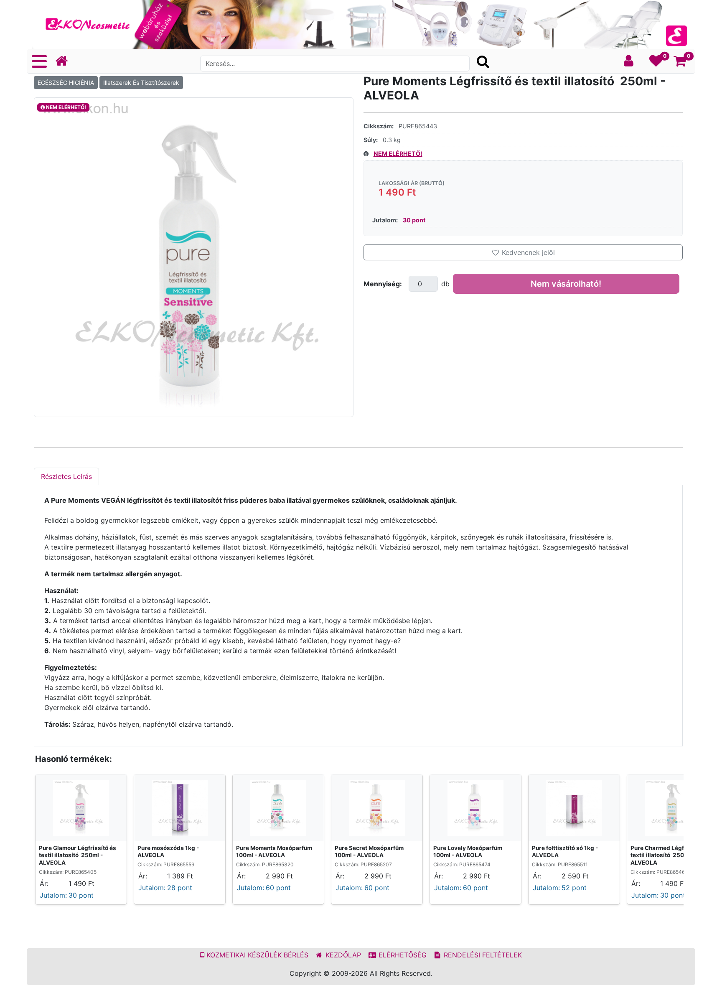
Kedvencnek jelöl (527, 252)
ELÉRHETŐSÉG (401, 955)
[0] (656, 63)
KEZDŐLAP (342, 955)
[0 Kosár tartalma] (680, 63)
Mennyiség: (383, 284)
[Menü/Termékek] (39, 61)
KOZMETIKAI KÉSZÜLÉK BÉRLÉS (256, 955)
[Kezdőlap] (65, 61)
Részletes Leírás (66, 476)
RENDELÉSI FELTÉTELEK (482, 955)
